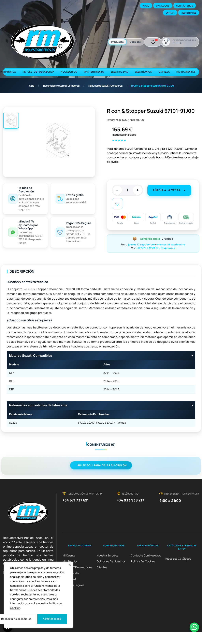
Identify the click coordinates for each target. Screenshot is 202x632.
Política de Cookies (143, 561)
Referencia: (114, 120)
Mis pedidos (70, 561)
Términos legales (73, 585)
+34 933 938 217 (130, 500)
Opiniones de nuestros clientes (111, 564)
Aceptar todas (52, 618)
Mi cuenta (69, 555)
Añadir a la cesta (166, 190)
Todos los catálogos (178, 558)
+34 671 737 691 (76, 500)
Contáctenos (184, 5)
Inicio (145, 5)
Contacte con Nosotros (146, 555)
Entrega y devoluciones (77, 567)
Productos (117, 42)
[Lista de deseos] (153, 42)
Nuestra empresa (108, 555)
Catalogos (162, 5)
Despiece (135, 42)
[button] (70, 565)
